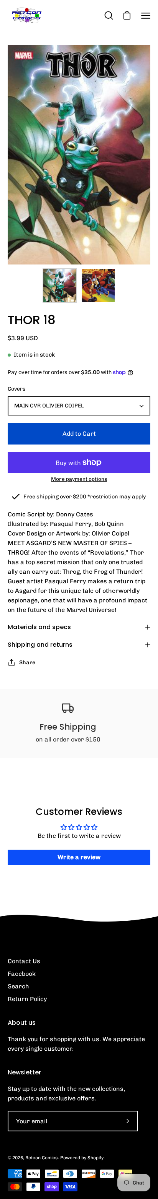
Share (27, 662)
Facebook (22, 973)
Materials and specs (39, 627)
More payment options (79, 479)
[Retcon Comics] (27, 15)
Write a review (79, 857)
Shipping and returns (40, 644)
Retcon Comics (41, 1157)
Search (18, 986)
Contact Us (24, 961)
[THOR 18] (60, 285)
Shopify (95, 1157)
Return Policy (27, 999)
